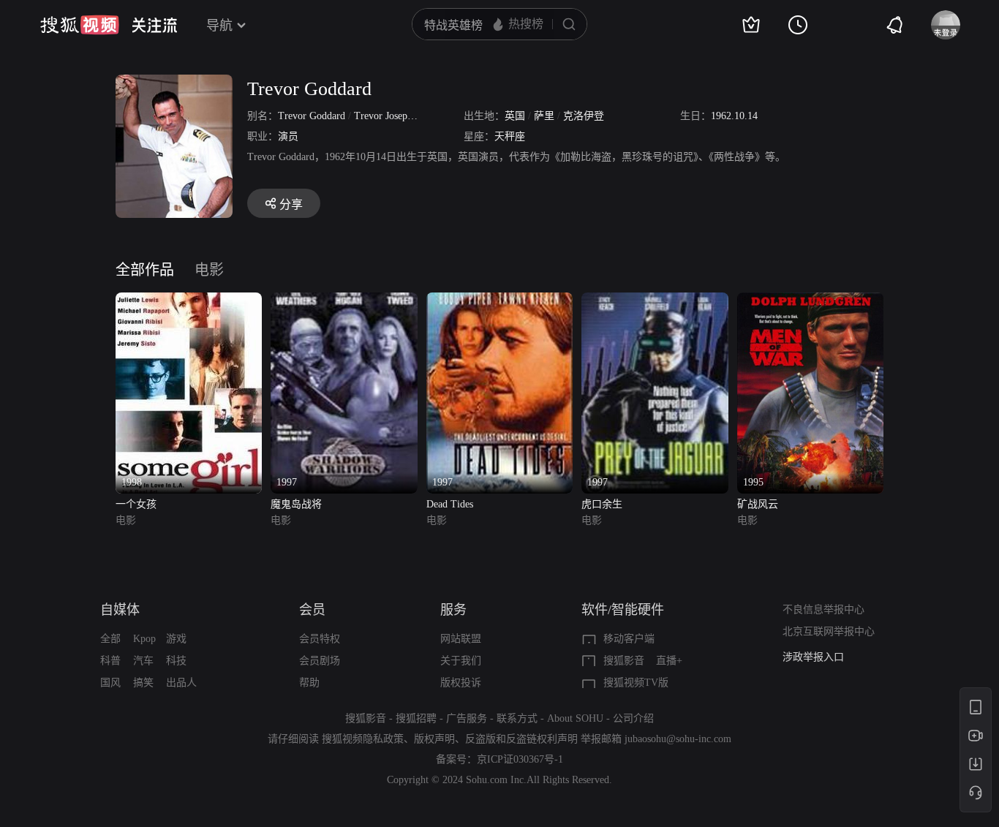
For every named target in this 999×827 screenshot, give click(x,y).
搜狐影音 (623, 660)
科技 (176, 660)
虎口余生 (601, 504)
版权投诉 (460, 682)
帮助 (309, 682)
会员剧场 (319, 660)
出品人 (181, 682)
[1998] (189, 301)
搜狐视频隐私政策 (363, 738)
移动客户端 (629, 638)
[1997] (344, 301)
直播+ (669, 660)
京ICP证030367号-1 (520, 759)
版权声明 (434, 738)
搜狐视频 (80, 25)
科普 (110, 660)
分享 (291, 204)
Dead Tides (449, 504)
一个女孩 (136, 504)
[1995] (810, 301)
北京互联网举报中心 (829, 631)
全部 (110, 638)
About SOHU (575, 718)
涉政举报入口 (813, 657)
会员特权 (319, 638)
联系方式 (517, 718)
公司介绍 (633, 718)
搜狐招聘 (416, 718)
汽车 (143, 660)
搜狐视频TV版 (635, 682)
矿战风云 (757, 504)
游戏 (176, 638)
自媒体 (120, 610)
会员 (312, 610)
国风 (110, 682)
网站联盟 (460, 638)
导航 (219, 25)
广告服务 (466, 718)
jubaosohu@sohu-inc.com (678, 738)
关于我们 (460, 660)
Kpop (144, 638)
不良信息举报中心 (823, 609)
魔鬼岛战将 (296, 504)
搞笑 (143, 682)
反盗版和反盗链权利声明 (521, 738)
